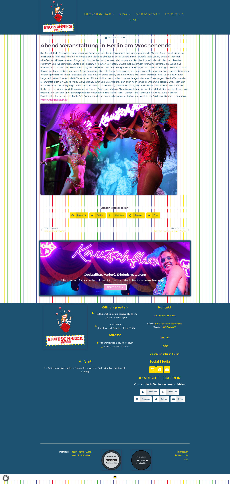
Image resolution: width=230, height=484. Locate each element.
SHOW (123, 14)
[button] (79, 215)
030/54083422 (169, 327)
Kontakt (164, 307)
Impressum (182, 452)
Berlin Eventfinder (81, 455)
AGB (186, 459)
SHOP (132, 20)
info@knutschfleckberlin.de (54, 100)
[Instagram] (152, 369)
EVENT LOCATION (146, 14)
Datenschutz (181, 455)
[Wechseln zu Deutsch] (115, 477)
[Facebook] (159, 369)
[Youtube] (167, 369)
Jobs (164, 346)
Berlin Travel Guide (81, 452)
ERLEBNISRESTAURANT (97, 14)
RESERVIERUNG (174, 14)
